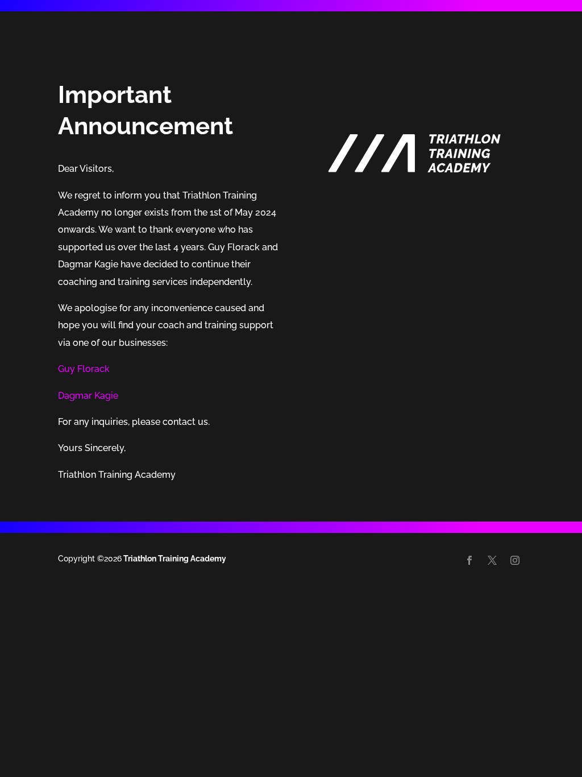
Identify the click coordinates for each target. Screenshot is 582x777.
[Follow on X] (492, 560)
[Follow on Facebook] (469, 560)
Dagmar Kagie (88, 395)
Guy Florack (84, 368)
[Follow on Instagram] (515, 560)
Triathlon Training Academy (174, 558)
